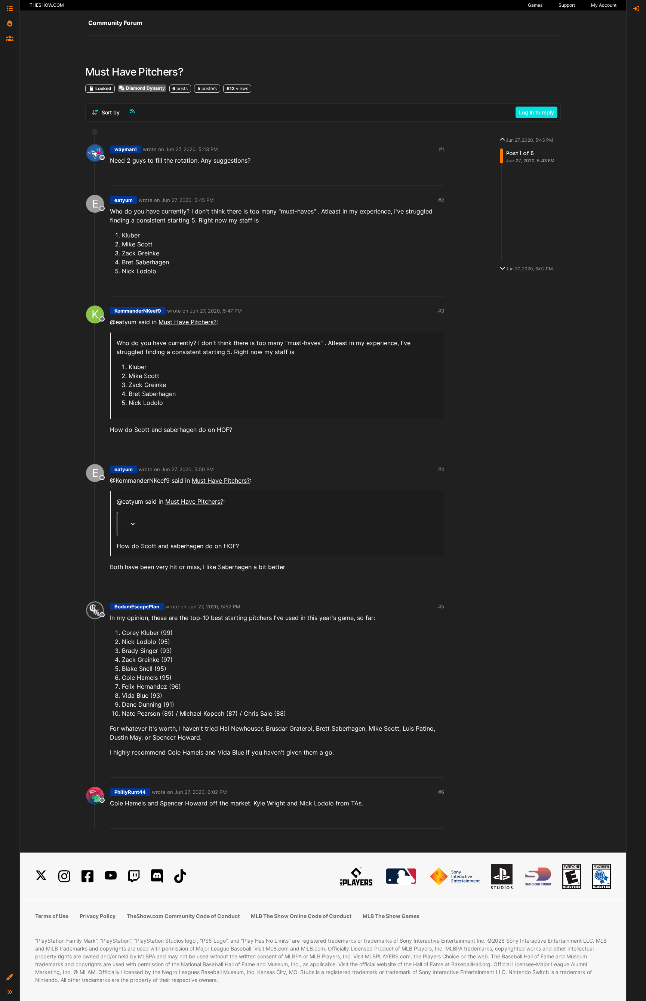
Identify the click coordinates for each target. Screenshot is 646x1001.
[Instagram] (64, 876)
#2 (441, 200)
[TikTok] (180, 876)
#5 (441, 606)
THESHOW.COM (47, 5)
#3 (441, 311)
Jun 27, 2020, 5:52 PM (214, 606)
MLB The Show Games (391, 916)
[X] (41, 876)
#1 (441, 149)
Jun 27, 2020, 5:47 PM (216, 311)
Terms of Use (51, 916)
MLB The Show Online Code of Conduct (301, 916)
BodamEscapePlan (136, 606)
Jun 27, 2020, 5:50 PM (188, 469)
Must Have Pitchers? (187, 322)
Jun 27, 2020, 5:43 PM (192, 149)
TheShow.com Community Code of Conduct (183, 916)
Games (535, 5)
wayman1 (125, 149)
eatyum (123, 200)
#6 (441, 792)
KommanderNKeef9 (137, 311)
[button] (9, 977)
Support (567, 5)
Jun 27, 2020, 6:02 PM (201, 792)
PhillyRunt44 (130, 792)
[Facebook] (87, 876)
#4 (441, 469)
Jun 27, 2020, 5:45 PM (188, 200)
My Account (603, 5)
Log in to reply (536, 112)
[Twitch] (134, 876)
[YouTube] (111, 876)
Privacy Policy (98, 916)
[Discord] (157, 876)
